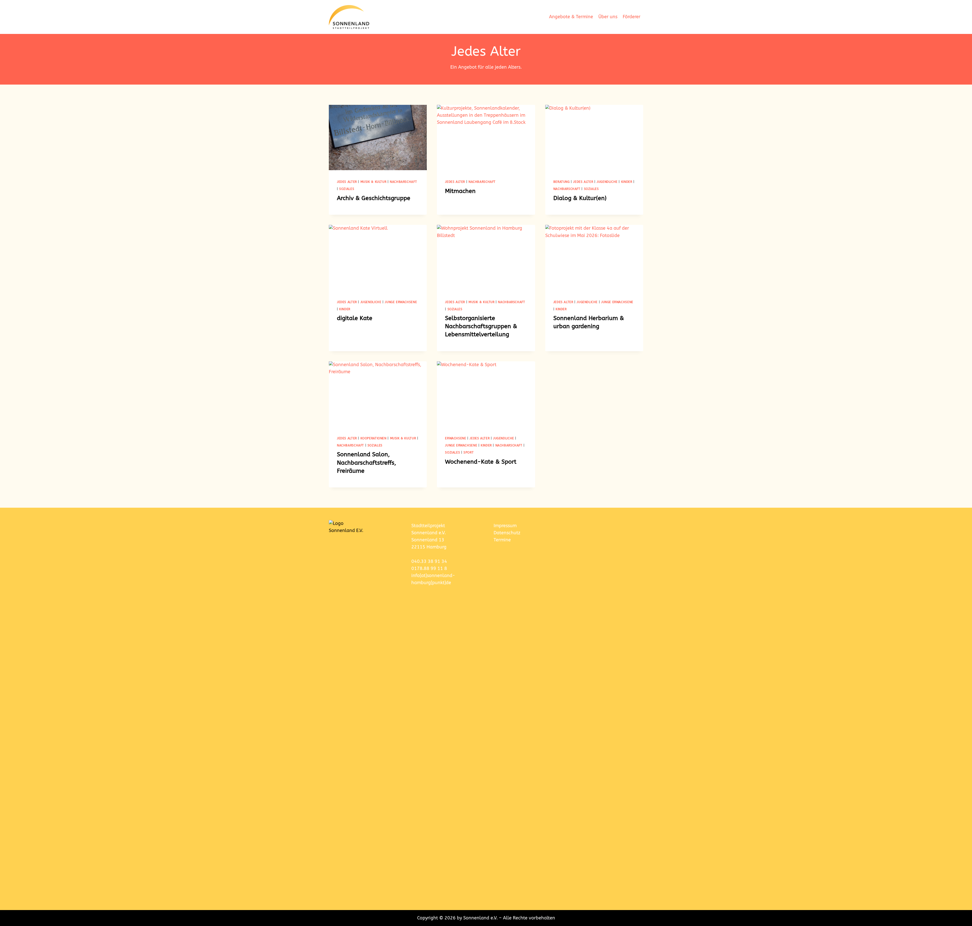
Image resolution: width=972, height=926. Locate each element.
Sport (468, 452)
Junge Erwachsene (401, 302)
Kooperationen (373, 438)
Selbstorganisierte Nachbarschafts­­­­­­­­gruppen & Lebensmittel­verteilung (481, 326)
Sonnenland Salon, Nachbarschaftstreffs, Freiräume (366, 462)
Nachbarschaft (403, 182)
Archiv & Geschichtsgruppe (373, 198)
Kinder (626, 182)
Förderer (631, 16)
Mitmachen (460, 191)
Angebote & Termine (571, 16)
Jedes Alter (347, 182)
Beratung (561, 182)
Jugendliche (607, 182)
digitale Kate (354, 318)
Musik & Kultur (373, 182)
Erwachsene (455, 438)
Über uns (607, 16)
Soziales (346, 189)
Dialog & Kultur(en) (579, 198)
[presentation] (378, 137)
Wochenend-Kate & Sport (480, 461)
